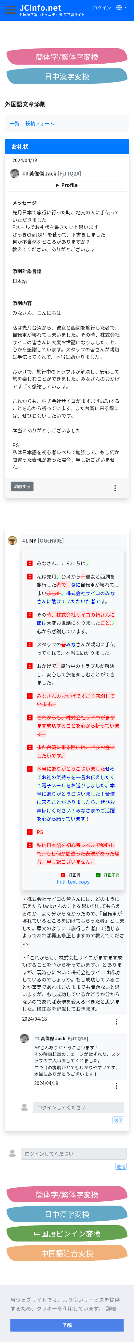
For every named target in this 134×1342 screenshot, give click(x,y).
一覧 (15, 123)
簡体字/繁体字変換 (67, 56)
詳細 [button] (111, 1308)
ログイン (102, 7)
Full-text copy (73, 881)
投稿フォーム (40, 123)
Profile (69, 184)
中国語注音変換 (67, 1253)
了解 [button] (67, 1324)
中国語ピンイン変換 (67, 1233)
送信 (118, 1120)
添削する (22, 486)
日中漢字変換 (67, 76)
